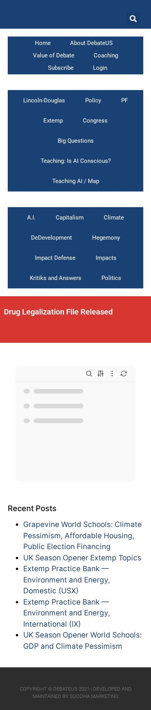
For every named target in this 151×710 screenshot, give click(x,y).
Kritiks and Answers (55, 278)
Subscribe (61, 67)
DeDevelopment (51, 237)
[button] (133, 18)
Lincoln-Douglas (44, 100)
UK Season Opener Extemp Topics (82, 557)
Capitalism (70, 217)
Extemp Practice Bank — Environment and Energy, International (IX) (66, 613)
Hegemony (106, 237)
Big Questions (76, 140)
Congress (95, 120)
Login (100, 67)
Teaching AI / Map (75, 181)
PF (124, 100)
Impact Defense (55, 257)
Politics (111, 278)
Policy (93, 100)
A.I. (31, 217)
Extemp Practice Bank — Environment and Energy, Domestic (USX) (66, 579)
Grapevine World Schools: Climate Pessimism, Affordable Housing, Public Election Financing (82, 535)
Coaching (106, 55)
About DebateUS (91, 43)
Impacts (106, 257)
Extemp (53, 120)
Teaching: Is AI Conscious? (76, 160)
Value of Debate (53, 55)
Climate (114, 217)
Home (43, 43)
